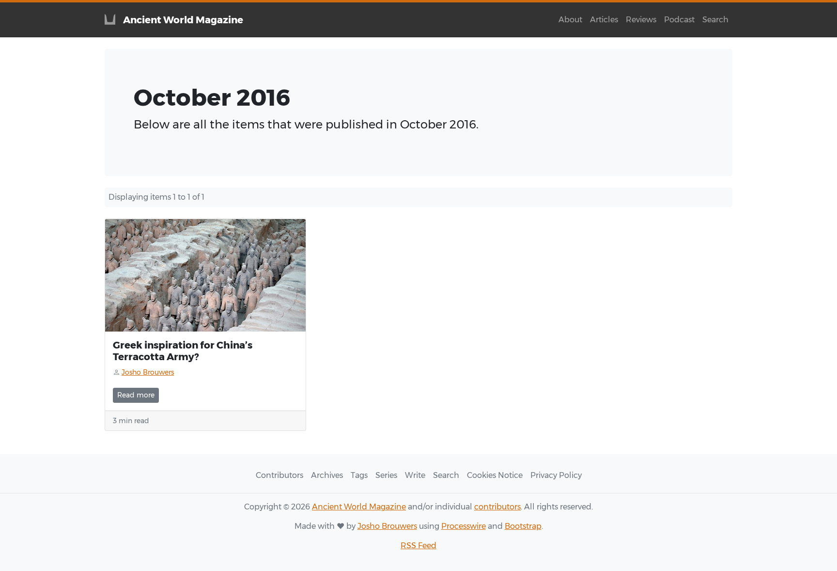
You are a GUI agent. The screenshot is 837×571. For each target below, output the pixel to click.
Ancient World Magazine (359, 506)
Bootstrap (523, 526)
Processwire (463, 526)
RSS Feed (418, 545)
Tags (359, 475)
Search (715, 19)
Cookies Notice (495, 475)
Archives (327, 475)
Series (386, 475)
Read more (136, 395)
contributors (497, 506)
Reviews (641, 19)
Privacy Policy (556, 475)
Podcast (679, 19)
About (570, 19)
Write (415, 475)
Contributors (279, 475)
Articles (604, 19)
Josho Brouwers (387, 526)
